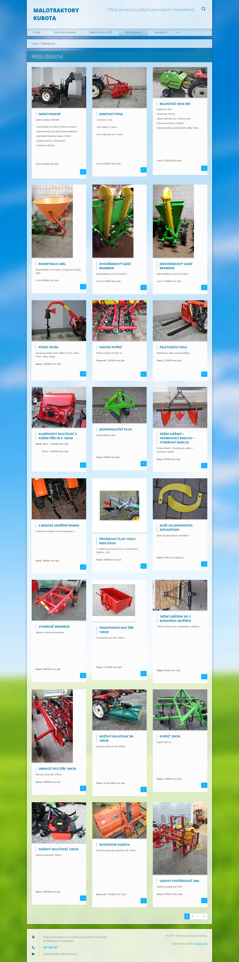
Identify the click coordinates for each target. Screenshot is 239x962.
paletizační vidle (173, 347)
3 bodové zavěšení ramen (59, 525)
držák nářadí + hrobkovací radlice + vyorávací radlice (177, 438)
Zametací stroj (111, 114)
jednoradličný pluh (115, 429)
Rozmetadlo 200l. (52, 264)
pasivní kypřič (110, 347)
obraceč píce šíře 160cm (57, 769)
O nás (36, 32)
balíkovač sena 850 (175, 104)
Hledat (204, 9)
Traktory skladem (64, 32)
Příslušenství (133, 32)
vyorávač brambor (54, 627)
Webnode (201, 943)
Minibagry (161, 32)
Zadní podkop (50, 114)
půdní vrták (48, 347)
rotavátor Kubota (114, 845)
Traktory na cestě (100, 32)
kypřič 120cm (170, 736)
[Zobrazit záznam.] (59, 107)
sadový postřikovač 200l (180, 881)
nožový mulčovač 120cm (58, 849)
